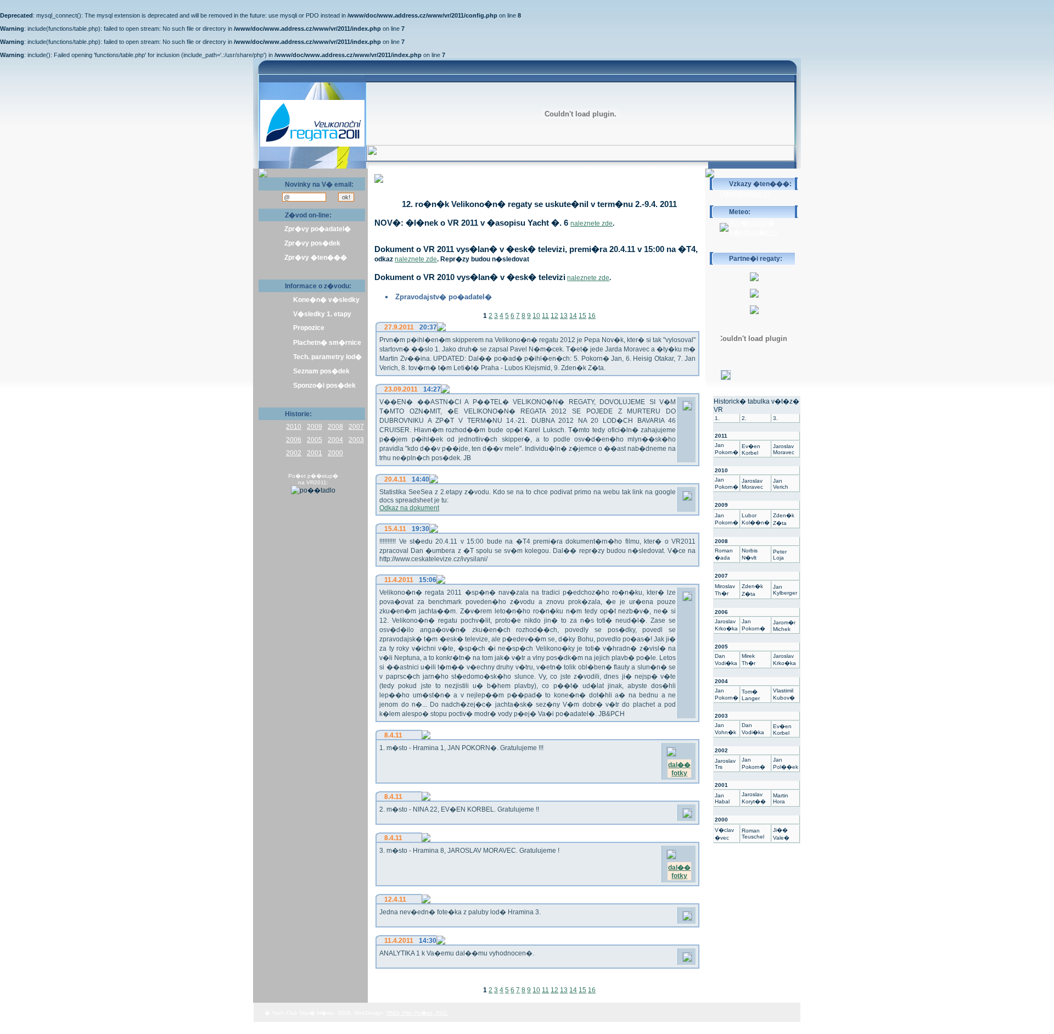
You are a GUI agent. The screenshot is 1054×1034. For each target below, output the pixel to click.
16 (592, 316)
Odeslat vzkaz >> (745, 194)
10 (536, 316)
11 (545, 316)
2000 (335, 453)
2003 (356, 440)
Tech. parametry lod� (327, 357)
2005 (314, 440)
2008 (335, 427)
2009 (314, 427)
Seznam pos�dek (321, 371)
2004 (335, 440)
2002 (293, 453)
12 (554, 316)
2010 (293, 427)
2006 (293, 440)
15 (582, 316)
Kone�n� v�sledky (326, 300)
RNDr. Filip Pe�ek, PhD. (417, 1013)
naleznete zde (591, 223)
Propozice (308, 328)
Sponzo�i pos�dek (324, 385)
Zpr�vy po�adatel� (317, 229)
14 (573, 316)
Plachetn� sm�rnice (327, 342)
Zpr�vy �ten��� (315, 257)
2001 (314, 453)
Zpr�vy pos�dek (312, 243)
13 (564, 316)
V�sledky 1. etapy (322, 314)
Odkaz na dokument (409, 508)
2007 (356, 427)
